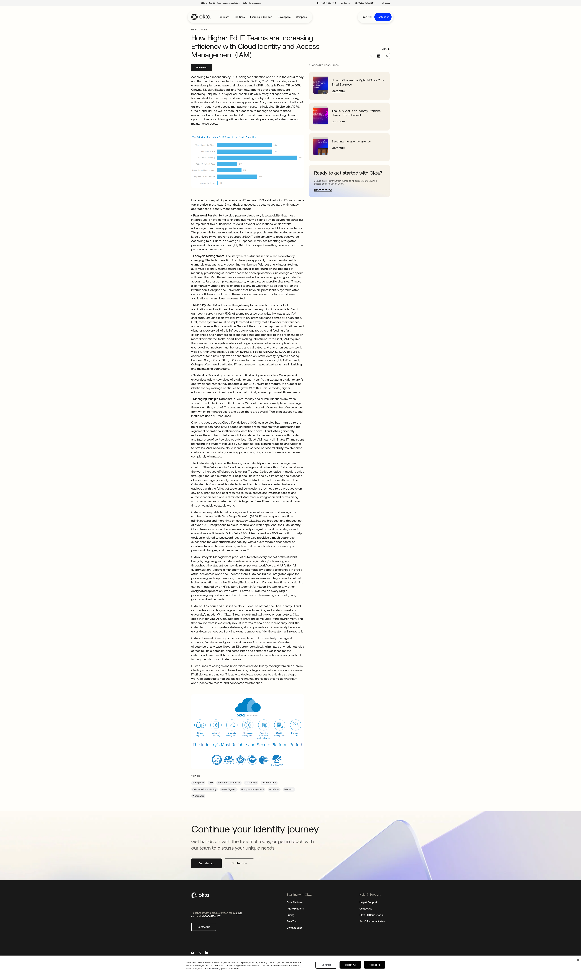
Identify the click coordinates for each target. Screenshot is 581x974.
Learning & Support (261, 17)
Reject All (350, 964)
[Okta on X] (199, 953)
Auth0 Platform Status (372, 921)
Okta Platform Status (371, 915)
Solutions (240, 17)
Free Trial (292, 921)
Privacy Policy (222, 968)
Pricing (290, 915)
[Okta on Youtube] (192, 953)
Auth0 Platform (295, 908)
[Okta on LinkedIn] (206, 953)
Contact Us (365, 908)
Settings (326, 964)
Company (301, 17)
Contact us (383, 17)
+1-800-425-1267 (211, 916)
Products (224, 17)
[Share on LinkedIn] (378, 56)
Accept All (374, 964)
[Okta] (201, 17)
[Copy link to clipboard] (371, 56)
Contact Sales (295, 927)
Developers (284, 17)
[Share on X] (386, 56)
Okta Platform (295, 902)
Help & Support (368, 902)
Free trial (367, 17)
